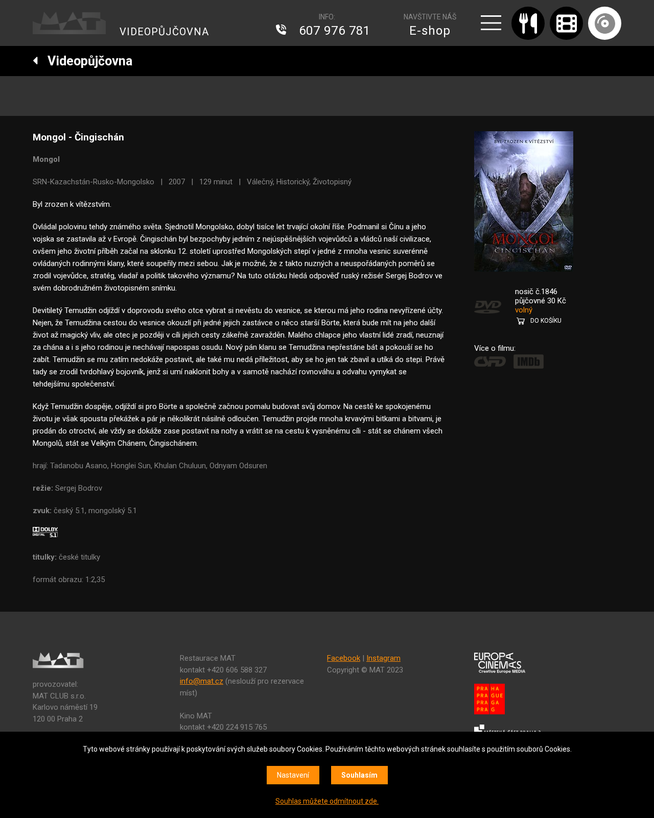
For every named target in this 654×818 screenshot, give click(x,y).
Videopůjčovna (85, 61)
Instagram (383, 658)
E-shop (430, 30)
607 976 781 (334, 30)
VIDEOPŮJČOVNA (164, 32)
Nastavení (293, 775)
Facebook (343, 658)
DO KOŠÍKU (546, 320)
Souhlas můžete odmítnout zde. (327, 801)
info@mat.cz (201, 681)
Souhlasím (359, 775)
